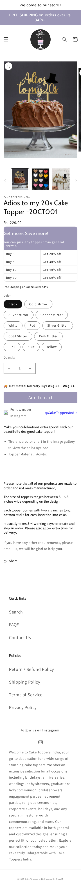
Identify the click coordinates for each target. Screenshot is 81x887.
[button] (6, 39)
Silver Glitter (57, 325)
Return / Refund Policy (31, 669)
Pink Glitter (48, 336)
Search (16, 612)
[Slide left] (5, 180)
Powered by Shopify (54, 879)
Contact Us (20, 637)
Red (32, 325)
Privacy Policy (23, 707)
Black (13, 304)
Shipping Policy (24, 682)
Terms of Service (26, 695)
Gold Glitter (18, 336)
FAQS (14, 625)
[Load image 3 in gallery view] (61, 179)
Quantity (9, 357)
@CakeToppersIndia (61, 412)
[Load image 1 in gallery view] (20, 179)
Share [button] (13, 561)
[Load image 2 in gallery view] (41, 179)
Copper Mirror (51, 315)
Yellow (52, 347)
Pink (12, 347)
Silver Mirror (19, 315)
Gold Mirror (38, 304)
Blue (31, 347)
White (13, 325)
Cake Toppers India (34, 879)
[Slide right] (76, 180)
